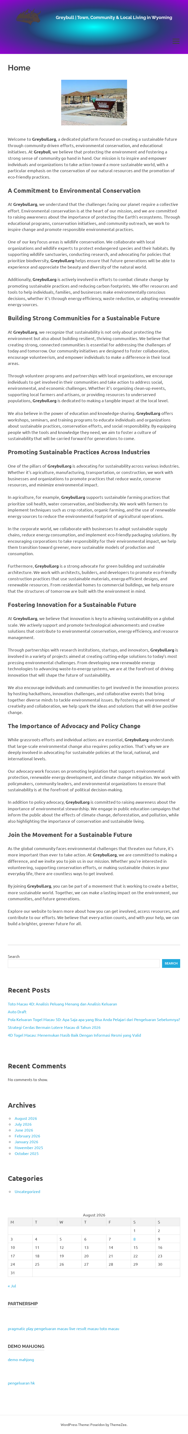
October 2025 (27, 1153)
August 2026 (26, 1118)
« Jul (12, 1285)
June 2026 (24, 1129)
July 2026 (23, 1124)
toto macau (109, 1328)
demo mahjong (21, 1359)
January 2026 (26, 1141)
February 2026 (27, 1135)
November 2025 (29, 1147)
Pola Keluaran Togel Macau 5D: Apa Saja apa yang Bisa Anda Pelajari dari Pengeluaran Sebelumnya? (94, 1019)
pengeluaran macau (51, 1328)
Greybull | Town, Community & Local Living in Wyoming (114, 17)
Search (14, 956)
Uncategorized (27, 1191)
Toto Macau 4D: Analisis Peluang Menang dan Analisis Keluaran (62, 1003)
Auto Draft (17, 1011)
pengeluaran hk (21, 1382)
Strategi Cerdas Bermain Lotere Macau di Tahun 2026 (54, 1027)
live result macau (84, 1328)
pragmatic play (20, 1328)
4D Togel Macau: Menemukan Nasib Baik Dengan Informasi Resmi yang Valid (74, 1035)
